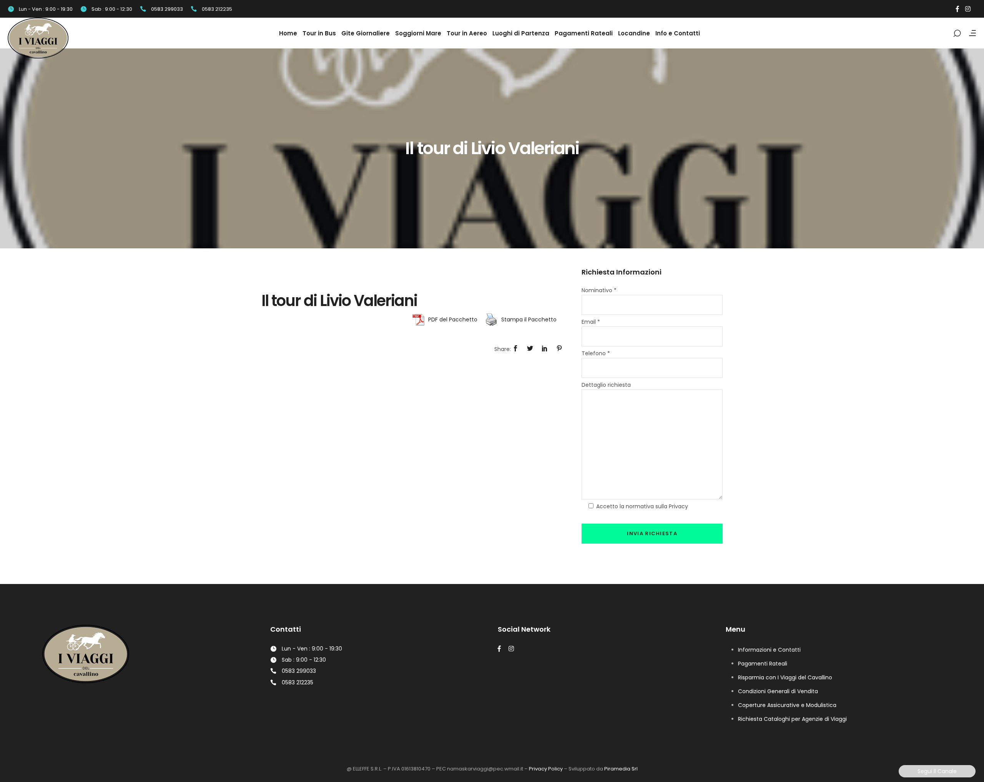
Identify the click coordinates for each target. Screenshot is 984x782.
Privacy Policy (546, 768)
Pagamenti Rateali (762, 663)
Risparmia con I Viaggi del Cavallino (785, 677)
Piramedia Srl (621, 768)
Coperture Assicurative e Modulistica (787, 705)
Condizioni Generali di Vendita (778, 691)
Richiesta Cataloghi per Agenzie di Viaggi (792, 719)
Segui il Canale (937, 771)
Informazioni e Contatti (769, 650)
